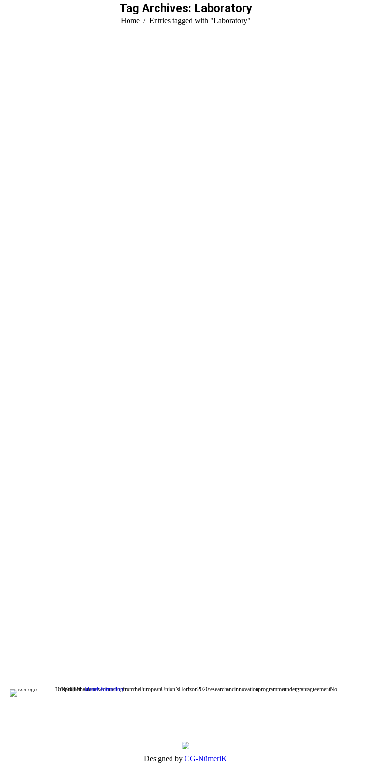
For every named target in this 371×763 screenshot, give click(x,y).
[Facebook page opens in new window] (17, 640)
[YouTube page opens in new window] (46, 640)
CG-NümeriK (206, 758)
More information (104, 689)
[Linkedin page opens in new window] (60, 640)
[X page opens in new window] (31, 640)
